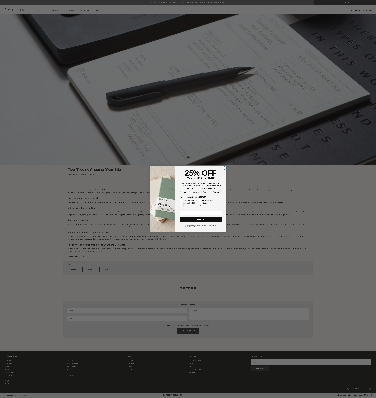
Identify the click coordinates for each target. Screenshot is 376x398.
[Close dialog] (223, 168)
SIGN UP (200, 219)
